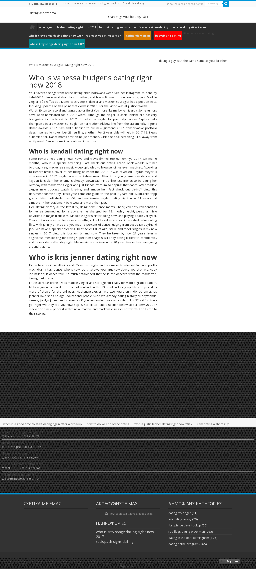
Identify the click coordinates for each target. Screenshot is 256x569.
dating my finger (179, 513)
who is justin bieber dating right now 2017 (67, 27)
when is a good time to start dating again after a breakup (42, 424)
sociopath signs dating (115, 541)
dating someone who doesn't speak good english (91, 3)
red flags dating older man (186, 531)
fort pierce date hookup (184, 525)
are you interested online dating (135, 220)
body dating (117, 238)
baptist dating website (114, 27)
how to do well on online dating (108, 424)
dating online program (183, 544)
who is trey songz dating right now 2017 (56, 35)
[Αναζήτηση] (226, 4)
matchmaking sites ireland (190, 27)
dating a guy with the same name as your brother (193, 61)
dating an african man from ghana (32, 27)
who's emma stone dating (151, 27)
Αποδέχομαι (229, 561)
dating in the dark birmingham (188, 538)
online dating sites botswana (85, 93)
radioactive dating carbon (103, 35)
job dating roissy (179, 519)
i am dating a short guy (213, 424)
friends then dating (133, 3)
